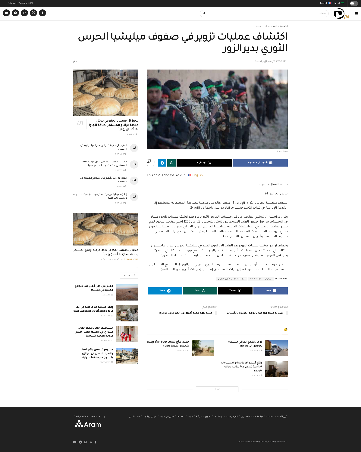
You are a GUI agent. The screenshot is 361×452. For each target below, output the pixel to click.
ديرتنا (190, 417)
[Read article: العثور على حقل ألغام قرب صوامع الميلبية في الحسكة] (127, 292)
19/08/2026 (105, 363)
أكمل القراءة (127, 275)
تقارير (208, 417)
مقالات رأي (246, 417)
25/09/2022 (280, 61)
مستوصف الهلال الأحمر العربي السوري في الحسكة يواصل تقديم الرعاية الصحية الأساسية (94, 332)
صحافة (180, 417)
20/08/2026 (105, 316)
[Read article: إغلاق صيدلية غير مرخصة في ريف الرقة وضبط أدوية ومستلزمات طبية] (127, 313)
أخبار (275, 26)
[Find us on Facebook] (42, 13)
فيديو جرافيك (149, 417)
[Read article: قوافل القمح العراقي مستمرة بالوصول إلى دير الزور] (276, 348)
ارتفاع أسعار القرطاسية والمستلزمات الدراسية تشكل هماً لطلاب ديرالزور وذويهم (241, 367)
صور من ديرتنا (167, 417)
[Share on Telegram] (162, 163)
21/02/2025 (255, 376)
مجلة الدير (134, 417)
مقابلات (270, 417)
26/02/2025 (182, 351)
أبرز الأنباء (282, 417)
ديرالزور (268, 279)
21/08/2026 (112, 260)
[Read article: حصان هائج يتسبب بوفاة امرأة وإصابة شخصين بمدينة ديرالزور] (203, 348)
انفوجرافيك (232, 417)
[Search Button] (203, 13)
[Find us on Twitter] (33, 13)
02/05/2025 (255, 351)
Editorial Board (131, 260)
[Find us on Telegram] (15, 13)
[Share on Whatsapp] (171, 163)
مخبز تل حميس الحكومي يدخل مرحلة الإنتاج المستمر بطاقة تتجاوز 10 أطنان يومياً (113, 125)
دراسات (259, 417)
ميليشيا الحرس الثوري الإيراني (232, 279)
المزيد (217, 389)
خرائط (199, 417)
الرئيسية (284, 26)
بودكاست (218, 417)
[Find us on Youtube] (6, 13)
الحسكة (79, 242)
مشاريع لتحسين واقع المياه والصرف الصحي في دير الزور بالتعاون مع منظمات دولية (97, 353)
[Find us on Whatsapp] (24, 13)
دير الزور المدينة (263, 26)
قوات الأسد (255, 279)
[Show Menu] (356, 13)
